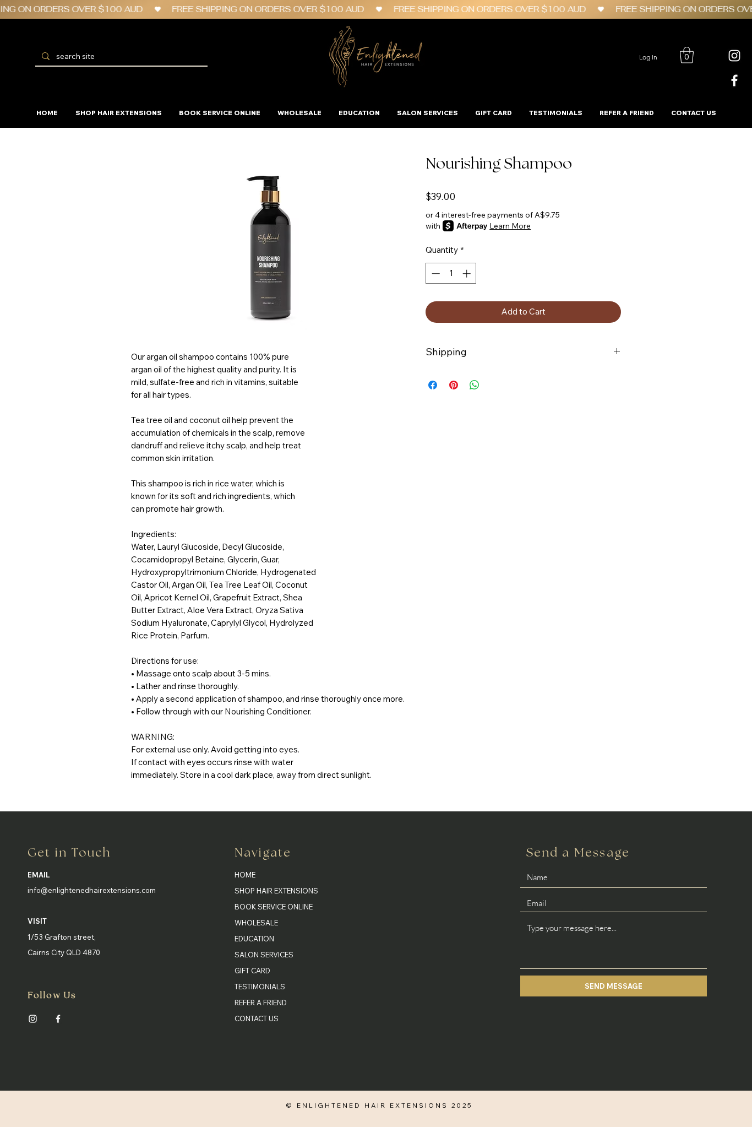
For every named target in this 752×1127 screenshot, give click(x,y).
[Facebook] (58, 1019)
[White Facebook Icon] (734, 80)
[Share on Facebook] (432, 385)
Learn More (510, 226)
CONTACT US (257, 1018)
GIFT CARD (252, 970)
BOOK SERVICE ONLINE (274, 906)
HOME (245, 874)
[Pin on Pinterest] (453, 385)
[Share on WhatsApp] (474, 385)
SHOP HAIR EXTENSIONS (276, 890)
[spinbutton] (451, 273)
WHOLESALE (256, 922)
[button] (687, 55)
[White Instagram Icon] (734, 55)
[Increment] (467, 273)
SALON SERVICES (264, 954)
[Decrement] (434, 273)
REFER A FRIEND (261, 1002)
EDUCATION (254, 938)
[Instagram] (33, 1019)
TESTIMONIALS (260, 986)
